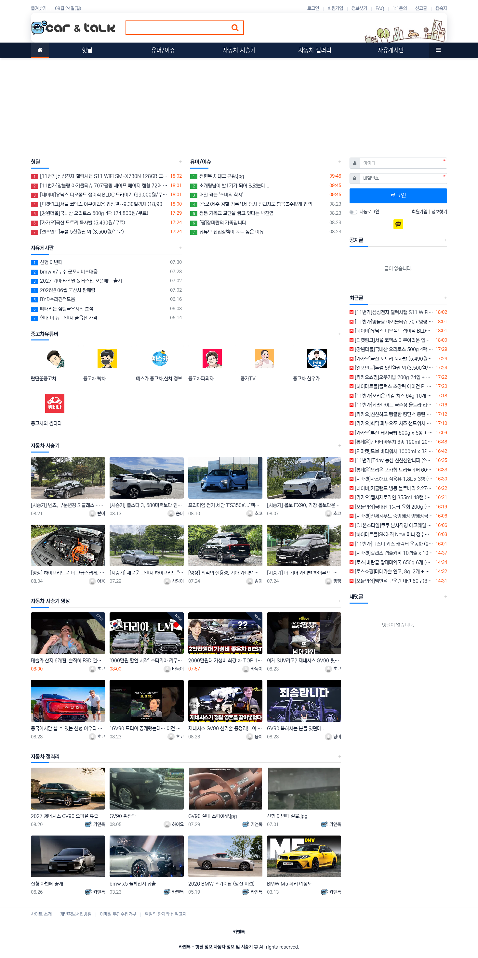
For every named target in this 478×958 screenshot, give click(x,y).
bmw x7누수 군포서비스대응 (65, 272)
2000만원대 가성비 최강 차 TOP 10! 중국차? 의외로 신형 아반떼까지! (225, 660)
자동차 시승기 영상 (50, 601)
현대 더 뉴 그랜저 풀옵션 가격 (65, 318)
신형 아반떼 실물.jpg (287, 816)
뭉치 (257, 736)
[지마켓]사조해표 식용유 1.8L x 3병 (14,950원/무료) (393, 479)
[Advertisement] (226, 103)
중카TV (248, 378)
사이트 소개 (41, 914)
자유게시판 (42, 248)
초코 (257, 513)
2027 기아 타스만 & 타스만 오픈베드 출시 (77, 281)
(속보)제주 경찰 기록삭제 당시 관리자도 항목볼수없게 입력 (252, 204)
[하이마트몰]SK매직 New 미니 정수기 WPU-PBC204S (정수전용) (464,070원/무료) (393, 534)
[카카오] (398, 224)
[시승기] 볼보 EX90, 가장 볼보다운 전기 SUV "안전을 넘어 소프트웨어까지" (304, 505)
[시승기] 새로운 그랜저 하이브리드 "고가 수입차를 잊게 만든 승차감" (147, 573)
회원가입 (335, 8)
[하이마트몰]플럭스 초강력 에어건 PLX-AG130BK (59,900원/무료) (393, 386)
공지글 (356, 240)
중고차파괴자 (201, 378)
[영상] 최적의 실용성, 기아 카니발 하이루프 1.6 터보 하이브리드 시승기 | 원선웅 (225, 573)
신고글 (421, 8)
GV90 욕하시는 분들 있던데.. (295, 728)
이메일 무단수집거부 (118, 914)
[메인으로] (40, 50)
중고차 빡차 (94, 378)
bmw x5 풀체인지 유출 (133, 884)
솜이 (179, 513)
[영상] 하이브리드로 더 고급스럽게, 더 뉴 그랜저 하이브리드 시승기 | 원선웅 (68, 573)
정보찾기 (359, 8)
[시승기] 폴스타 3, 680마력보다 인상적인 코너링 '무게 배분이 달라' (147, 505)
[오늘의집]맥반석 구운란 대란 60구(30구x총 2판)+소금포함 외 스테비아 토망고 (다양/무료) (393, 581)
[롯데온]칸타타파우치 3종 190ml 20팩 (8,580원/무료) (393, 442)
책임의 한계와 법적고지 (165, 914)
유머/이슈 (200, 162)
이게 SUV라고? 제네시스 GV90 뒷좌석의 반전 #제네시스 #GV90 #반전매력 (304, 660)
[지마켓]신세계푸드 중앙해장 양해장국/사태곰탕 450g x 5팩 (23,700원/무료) (393, 516)
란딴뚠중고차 (43, 378)
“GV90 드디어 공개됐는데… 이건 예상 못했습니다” (147, 728)
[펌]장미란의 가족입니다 (219, 222)
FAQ (380, 8)
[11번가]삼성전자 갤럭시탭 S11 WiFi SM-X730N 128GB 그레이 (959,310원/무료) (100, 176)
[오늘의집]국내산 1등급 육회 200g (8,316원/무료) (393, 507)
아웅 (100, 581)
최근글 (356, 298)
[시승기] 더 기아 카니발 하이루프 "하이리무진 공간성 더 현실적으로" (304, 573)
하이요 (177, 824)
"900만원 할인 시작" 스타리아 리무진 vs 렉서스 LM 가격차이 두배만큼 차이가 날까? (147, 660)
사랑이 (177, 581)
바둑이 (177, 668)
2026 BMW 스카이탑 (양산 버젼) (221, 884)
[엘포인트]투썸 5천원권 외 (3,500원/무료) (78, 232)
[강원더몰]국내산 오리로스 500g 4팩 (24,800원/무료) (90, 213)
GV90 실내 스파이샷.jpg (212, 816)
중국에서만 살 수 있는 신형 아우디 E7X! (68, 728)
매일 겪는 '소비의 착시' (218, 195)
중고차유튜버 (44, 334)
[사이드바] (438, 50)
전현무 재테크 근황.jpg (218, 176)
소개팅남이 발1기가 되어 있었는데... (231, 185)
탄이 (100, 513)
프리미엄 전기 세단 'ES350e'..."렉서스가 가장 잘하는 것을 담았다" (225, 505)
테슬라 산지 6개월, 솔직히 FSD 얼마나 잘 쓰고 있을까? (68, 660)
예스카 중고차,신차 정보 (159, 378)
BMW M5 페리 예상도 (289, 884)
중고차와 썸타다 (46, 423)
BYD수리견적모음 (54, 299)
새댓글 (356, 597)
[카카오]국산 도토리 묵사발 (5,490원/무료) (79, 222)
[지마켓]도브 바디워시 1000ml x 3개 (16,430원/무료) (393, 451)
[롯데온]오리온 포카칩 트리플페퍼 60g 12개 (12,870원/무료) (393, 470)
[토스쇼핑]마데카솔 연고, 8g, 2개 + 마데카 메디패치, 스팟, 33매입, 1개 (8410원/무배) (393, 571)
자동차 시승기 (45, 446)
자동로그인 (369, 211)
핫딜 (35, 162)
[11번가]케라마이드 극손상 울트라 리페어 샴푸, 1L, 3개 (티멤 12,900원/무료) (393, 405)
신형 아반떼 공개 (47, 884)
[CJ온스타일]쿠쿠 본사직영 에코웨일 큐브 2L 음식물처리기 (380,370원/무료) (393, 525)
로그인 (313, 8)
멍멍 (336, 581)
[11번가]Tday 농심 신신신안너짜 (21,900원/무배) (393, 460)
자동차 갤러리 (45, 757)
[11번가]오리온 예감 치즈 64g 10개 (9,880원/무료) (393, 396)
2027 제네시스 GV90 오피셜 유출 (64, 816)
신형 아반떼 (47, 262)
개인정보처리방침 (75, 914)
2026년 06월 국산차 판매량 (64, 290)
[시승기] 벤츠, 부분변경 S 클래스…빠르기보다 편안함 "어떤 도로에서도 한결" (68, 505)
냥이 (336, 736)
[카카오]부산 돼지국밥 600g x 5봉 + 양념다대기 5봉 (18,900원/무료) (393, 433)
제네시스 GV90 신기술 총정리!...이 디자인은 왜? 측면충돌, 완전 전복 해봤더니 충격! (225, 728)
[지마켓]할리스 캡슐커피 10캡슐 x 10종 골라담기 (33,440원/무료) (393, 553)
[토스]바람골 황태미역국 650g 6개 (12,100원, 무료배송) (393, 562)
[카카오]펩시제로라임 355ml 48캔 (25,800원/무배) (393, 497)
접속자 (441, 8)
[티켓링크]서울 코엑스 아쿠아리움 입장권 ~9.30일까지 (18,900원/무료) (100, 204)
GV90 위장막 (123, 816)
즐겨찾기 (38, 8)
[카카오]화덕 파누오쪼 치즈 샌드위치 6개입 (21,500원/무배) (393, 423)
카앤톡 (98, 824)
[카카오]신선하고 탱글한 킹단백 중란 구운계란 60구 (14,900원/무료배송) (393, 414)
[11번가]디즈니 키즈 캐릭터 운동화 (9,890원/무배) (393, 544)
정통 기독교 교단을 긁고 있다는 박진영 (233, 213)
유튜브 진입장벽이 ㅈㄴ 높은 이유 (228, 232)
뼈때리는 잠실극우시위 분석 (63, 309)
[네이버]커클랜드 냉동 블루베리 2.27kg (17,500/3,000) (393, 488)
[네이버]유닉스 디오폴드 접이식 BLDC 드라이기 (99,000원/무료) (100, 195)
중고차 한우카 (306, 378)
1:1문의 (399, 8)
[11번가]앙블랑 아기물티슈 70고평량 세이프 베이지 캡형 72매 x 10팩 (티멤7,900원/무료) (100, 185)
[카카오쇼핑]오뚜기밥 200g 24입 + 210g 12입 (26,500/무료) (393, 377)
